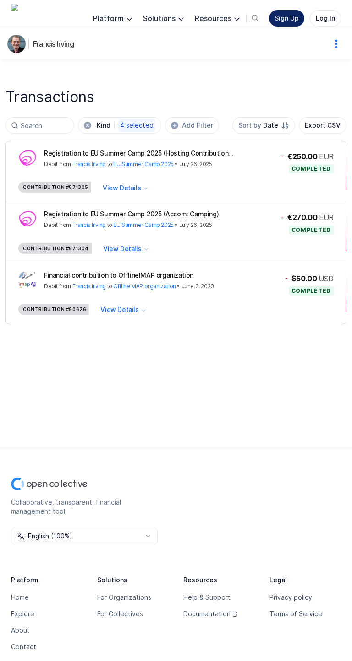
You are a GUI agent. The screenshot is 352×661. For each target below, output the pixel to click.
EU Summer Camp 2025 (143, 164)
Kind (125, 125)
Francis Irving (53, 43)
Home (20, 597)
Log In (325, 18)
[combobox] (263, 125)
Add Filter (197, 125)
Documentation (207, 614)
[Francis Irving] (18, 44)
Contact (23, 646)
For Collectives (120, 614)
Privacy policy (291, 597)
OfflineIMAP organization (144, 286)
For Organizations (124, 597)
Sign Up (287, 18)
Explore (22, 614)
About (20, 630)
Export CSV (323, 125)
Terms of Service (296, 614)
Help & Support (207, 597)
